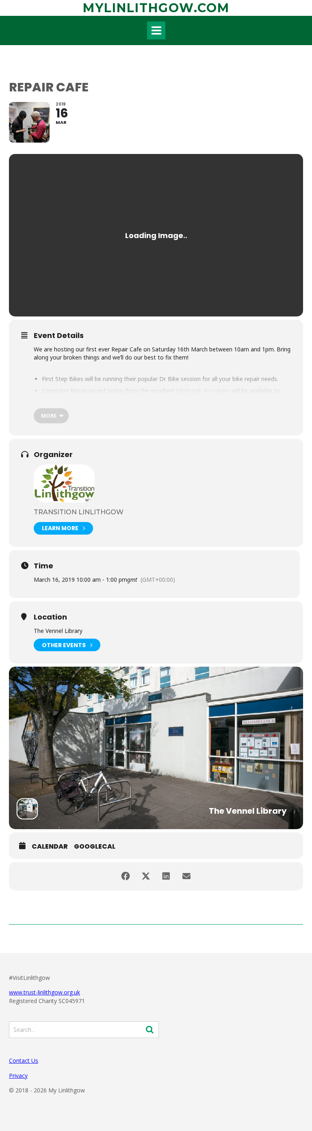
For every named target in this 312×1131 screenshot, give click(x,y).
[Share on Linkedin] (166, 876)
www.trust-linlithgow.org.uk (44, 992)
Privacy (18, 1075)
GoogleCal (94, 847)
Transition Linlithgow (79, 512)
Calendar (50, 847)
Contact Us (23, 1060)
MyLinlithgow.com (156, 7)
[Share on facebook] (125, 876)
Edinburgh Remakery (203, 390)
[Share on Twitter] (146, 876)
